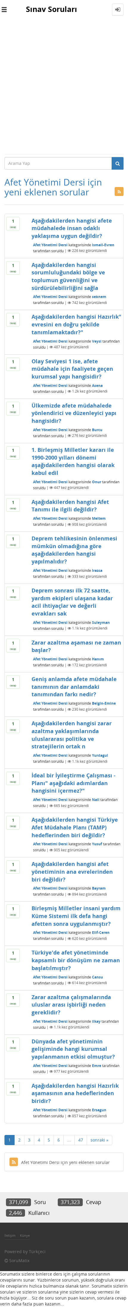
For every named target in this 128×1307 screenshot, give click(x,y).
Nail (95, 799)
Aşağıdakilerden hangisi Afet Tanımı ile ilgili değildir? (70, 505)
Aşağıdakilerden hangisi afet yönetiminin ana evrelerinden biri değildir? (72, 871)
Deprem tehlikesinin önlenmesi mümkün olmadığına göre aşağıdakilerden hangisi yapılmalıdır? (74, 550)
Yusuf (97, 843)
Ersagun (99, 1110)
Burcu (97, 429)
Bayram (99, 888)
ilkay (96, 1021)
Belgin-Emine (104, 703)
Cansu (97, 976)
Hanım (98, 659)
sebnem (99, 296)
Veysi (97, 341)
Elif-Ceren (101, 932)
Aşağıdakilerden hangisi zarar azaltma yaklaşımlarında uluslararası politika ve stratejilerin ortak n (72, 735)
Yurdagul (100, 755)
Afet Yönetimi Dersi (50, 244)
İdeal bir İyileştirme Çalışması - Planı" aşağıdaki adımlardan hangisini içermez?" (73, 783)
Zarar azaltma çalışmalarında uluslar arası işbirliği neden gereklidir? (71, 1004)
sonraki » (99, 1140)
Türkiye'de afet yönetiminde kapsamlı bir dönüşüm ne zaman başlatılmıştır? (76, 960)
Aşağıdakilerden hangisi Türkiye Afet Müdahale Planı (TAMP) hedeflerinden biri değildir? (75, 827)
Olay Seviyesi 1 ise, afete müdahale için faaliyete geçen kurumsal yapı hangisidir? (72, 369)
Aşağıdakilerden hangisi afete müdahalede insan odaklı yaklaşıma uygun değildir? (72, 228)
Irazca (97, 570)
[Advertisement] (64, 86)
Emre (96, 1065)
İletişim (9, 1235)
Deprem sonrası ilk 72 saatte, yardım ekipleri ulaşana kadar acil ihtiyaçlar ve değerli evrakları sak (72, 602)
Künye (25, 1235)
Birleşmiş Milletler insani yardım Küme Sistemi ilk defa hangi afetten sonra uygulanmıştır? (76, 916)
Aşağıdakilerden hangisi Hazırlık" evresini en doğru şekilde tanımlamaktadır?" (76, 324)
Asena (97, 385)
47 (80, 1140)
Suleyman (101, 622)
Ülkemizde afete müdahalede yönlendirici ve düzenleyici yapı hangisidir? (74, 413)
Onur (96, 481)
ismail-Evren (103, 244)
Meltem (99, 518)
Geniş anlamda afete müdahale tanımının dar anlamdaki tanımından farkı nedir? (74, 686)
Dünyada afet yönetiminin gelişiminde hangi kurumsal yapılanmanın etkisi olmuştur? (73, 1049)
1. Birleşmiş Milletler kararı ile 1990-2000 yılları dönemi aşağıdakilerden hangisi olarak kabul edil (73, 461)
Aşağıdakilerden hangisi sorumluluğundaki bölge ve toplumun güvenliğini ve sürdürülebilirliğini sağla (68, 276)
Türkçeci (37, 1251)
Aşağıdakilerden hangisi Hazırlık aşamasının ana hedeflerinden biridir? (75, 1093)
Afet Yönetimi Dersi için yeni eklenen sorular (65, 1162)
